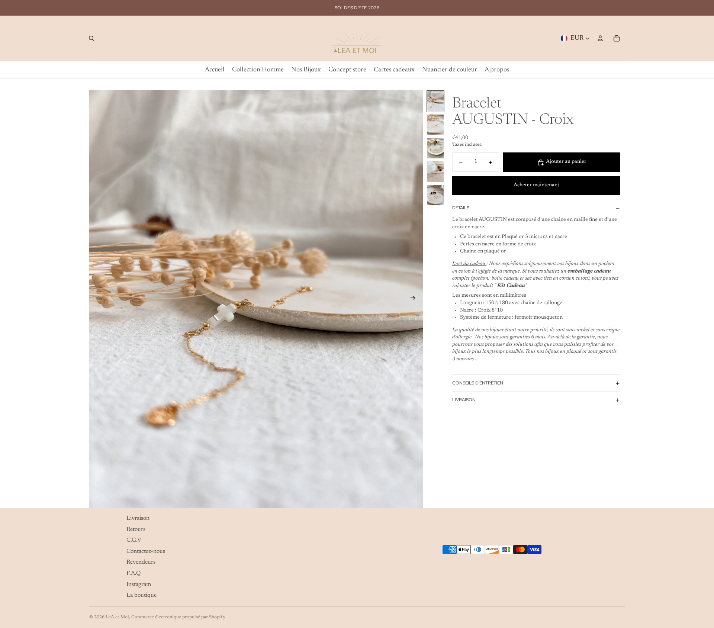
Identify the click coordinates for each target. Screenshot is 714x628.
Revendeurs (140, 563)
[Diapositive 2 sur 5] (435, 125)
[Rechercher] (91, 38)
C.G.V (133, 541)
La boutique (141, 596)
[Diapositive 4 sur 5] (435, 171)
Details (460, 208)
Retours (135, 529)
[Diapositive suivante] (415, 299)
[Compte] (600, 38)
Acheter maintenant (536, 185)
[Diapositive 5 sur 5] (435, 195)
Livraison (464, 400)
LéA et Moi (117, 617)
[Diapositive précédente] (97, 299)
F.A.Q (133, 573)
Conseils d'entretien (477, 383)
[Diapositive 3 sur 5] (435, 148)
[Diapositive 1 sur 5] (435, 101)
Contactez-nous (145, 551)
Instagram (138, 584)
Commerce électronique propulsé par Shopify (178, 617)
